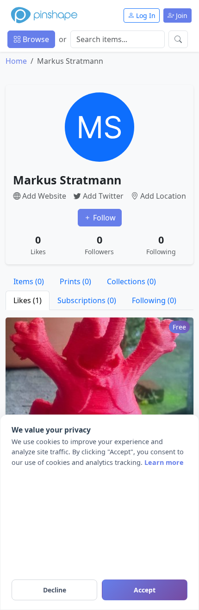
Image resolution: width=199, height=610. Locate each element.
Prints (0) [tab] (75, 281)
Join (180, 15)
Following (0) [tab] (154, 300)
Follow (103, 218)
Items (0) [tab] (28, 281)
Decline (54, 590)
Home (16, 61)
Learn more (164, 462)
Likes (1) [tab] (27, 300)
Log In (144, 15)
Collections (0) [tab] (131, 281)
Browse (35, 39)
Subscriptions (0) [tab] (86, 300)
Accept (144, 590)
